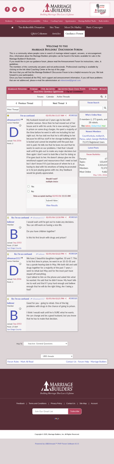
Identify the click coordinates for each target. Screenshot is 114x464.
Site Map (83, 403)
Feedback (20, 403)
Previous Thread (25, 103)
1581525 (73, 298)
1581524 (73, 254)
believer (41, 254)
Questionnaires (70, 21)
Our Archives (48, 89)
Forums (34, 89)
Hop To (19, 344)
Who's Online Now (93, 115)
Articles (56, 33)
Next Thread (59, 103)
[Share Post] (65, 115)
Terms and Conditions (37, 403)
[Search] (101, 96)
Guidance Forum (74, 33)
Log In (104, 89)
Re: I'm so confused (20, 217)
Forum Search (93, 102)
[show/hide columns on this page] (106, 96)
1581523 (73, 217)
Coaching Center (57, 21)
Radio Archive (104, 21)
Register (94, 89)
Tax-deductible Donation (31, 27)
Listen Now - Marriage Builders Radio (100, 9)
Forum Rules (13, 361)
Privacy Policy (56, 403)
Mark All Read (27, 361)
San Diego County (14, 248)
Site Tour (54, 27)
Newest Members (93, 131)
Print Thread (13, 109)
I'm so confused (27, 115)
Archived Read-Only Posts (71, 89)
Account (94, 403)
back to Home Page (57, 7)
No (32, 191)
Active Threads (63, 96)
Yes (32, 186)
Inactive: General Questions (48, 92)
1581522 (73, 115)
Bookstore (8, 21)
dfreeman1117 (39, 218)
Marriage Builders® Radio (87, 21)
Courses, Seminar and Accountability (27, 21)
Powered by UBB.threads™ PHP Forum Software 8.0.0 (57, 444)
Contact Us (71, 361)
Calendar (50, 96)
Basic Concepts (94, 27)
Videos (45, 21)
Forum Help (83, 361)
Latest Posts (93, 148)
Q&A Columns (39, 33)
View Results (52, 205)
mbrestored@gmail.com (70, 80)
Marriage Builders (17, 89)
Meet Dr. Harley (72, 27)
